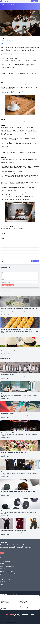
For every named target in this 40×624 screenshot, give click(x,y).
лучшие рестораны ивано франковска (27, 603)
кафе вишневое (4, 601)
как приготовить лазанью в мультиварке (9, 597)
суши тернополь (23, 606)
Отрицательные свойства (7, 41)
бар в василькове (4, 608)
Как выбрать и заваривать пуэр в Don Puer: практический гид (16, 349)
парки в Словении (23, 597)
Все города (2, 568)
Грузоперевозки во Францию (8, 374)
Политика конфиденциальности (7, 566)
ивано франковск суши (24, 607)
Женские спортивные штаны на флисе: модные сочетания (15, 530)
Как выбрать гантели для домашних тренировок (13, 510)
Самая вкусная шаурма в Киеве (6, 571)
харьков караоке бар (24, 604)
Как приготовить (5, 45)
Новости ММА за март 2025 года (9, 432)
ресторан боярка (4, 600)
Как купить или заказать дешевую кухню (11, 393)
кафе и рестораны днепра (6, 603)
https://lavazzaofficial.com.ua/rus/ (8, 54)
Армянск (2, 587)
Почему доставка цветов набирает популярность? (13, 452)
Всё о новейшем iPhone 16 (7, 413)
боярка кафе (3, 607)
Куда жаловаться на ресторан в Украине (8, 573)
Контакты (2, 563)
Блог (1, 560)
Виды (2, 43)
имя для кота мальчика (5, 596)
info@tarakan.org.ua (15, 620)
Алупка (1, 582)
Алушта (1, 584)
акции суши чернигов (24, 601)
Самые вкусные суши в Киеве (6, 569)
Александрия (3, 581)
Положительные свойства (7, 40)
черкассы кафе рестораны (6, 602)
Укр (5, 552)
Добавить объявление (5, 561)
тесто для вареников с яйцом (25, 599)
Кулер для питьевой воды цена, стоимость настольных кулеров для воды (19, 471)
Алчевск (2, 586)
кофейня (21, 600)
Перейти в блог (5, 293)
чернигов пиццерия (5, 604)
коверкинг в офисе (4, 606)
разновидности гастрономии (6, 599)
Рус (2, 552)
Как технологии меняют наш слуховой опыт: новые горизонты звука (18, 491)
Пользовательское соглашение (6, 564)
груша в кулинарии (24, 596)
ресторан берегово (23, 602)
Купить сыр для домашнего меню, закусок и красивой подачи (16, 329)
